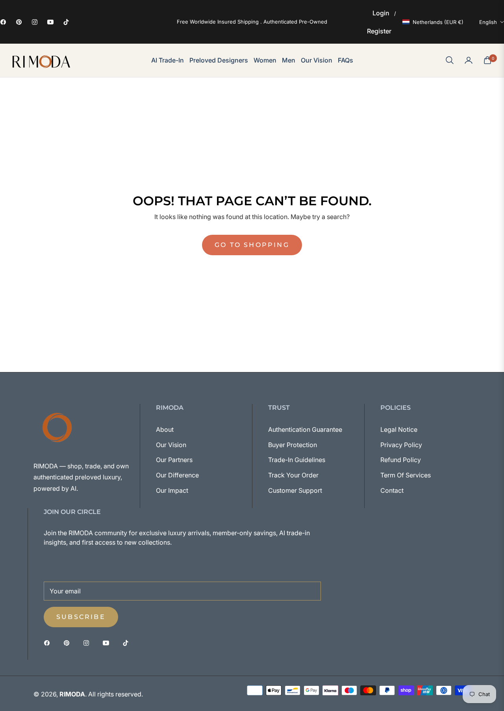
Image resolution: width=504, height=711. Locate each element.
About (165, 429)
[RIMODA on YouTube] (108, 642)
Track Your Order (293, 475)
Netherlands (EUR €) (438, 22)
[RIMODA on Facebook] (49, 642)
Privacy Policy (401, 445)
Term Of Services (405, 475)
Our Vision (171, 445)
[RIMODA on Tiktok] (127, 642)
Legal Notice (398, 429)
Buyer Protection (292, 445)
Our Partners (174, 460)
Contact (392, 490)
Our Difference (177, 475)
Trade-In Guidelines (296, 460)
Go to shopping (252, 245)
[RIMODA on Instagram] (88, 642)
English (488, 22)
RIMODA (72, 694)
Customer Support (295, 490)
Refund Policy (400, 460)
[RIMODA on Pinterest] (68, 642)
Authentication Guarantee (305, 429)
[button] (449, 60)
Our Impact (172, 490)
